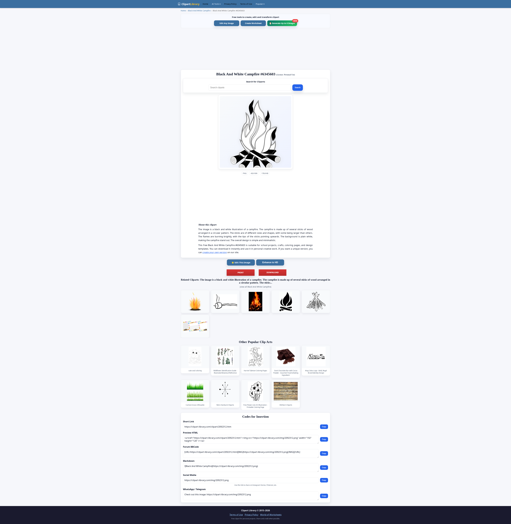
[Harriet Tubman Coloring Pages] (255, 356)
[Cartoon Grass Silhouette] (195, 391)
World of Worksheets (271, 514)
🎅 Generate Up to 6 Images (283, 22)
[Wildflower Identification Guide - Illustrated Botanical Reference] (225, 356)
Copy (324, 427)
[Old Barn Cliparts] (286, 391)
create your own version (214, 252)
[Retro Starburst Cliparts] (225, 391)
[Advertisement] (255, 48)
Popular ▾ (260, 4)
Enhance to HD (270, 262)
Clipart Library (248, 510)
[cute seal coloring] (195, 356)
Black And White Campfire (199, 10)
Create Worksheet (253, 23)
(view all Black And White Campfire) (255, 286)
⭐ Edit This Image (241, 262)
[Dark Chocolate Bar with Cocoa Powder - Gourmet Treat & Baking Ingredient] (286, 356)
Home (205, 4)
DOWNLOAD (273, 272)
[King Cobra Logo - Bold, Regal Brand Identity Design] (316, 356)
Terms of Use (246, 4)
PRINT (241, 272)
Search (297, 88)
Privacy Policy (230, 4)
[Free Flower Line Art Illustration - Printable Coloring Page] (255, 391)
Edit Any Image (227, 23)
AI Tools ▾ (216, 4)
